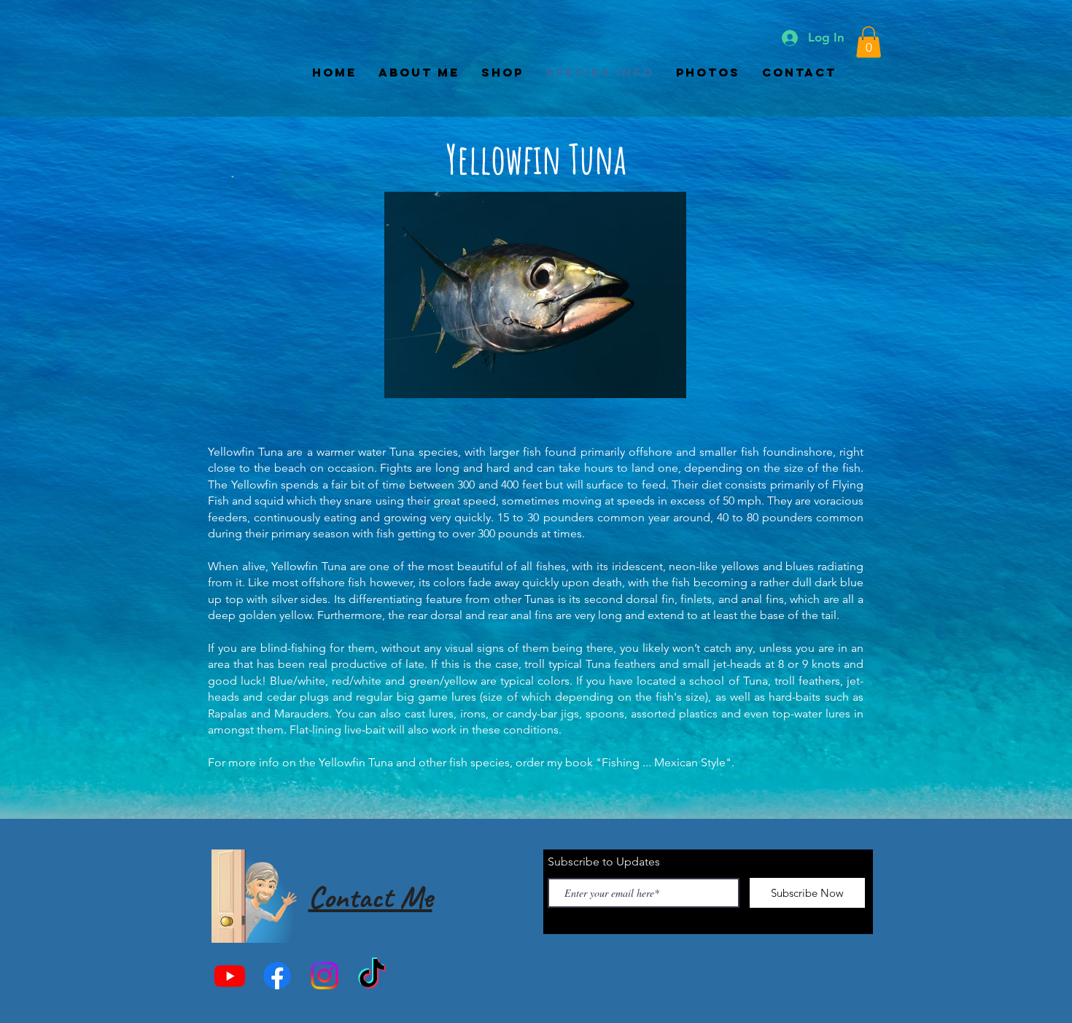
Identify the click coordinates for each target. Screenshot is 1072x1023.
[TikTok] (372, 975)
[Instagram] (324, 975)
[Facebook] (277, 975)
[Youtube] (229, 975)
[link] (868, 42)
